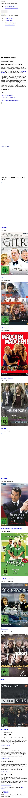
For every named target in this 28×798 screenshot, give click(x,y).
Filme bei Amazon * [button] (5, 146)
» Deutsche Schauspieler (6, 771)
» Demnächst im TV (5, 745)
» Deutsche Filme (5, 758)
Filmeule (3, 14)
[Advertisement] (14, 41)
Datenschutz (6, 792)
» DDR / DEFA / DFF (6, 785)
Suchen (16, 15)
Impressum (5, 791)
